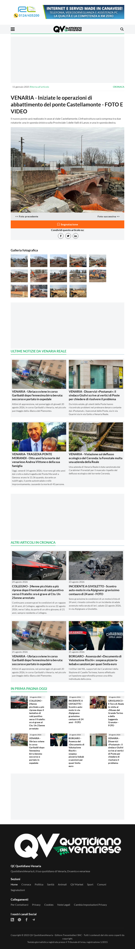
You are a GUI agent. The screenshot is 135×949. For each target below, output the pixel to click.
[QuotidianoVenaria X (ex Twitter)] (19, 919)
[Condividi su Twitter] (68, 236)
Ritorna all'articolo (39, 86)
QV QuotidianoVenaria (41, 935)
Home (14, 884)
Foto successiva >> (109, 216)
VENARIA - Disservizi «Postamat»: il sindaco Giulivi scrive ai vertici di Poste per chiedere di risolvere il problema (94, 395)
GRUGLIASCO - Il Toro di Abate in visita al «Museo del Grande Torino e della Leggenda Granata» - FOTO (116, 713)
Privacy (36, 904)
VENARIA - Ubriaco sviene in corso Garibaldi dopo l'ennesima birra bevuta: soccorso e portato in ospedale (37, 395)
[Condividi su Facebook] (61, 236)
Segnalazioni (18, 889)
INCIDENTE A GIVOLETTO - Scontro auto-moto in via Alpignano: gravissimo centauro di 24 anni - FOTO (94, 590)
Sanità (50, 884)
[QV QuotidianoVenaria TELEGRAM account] (33, 919)
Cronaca (118, 86)
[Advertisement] (67, 60)
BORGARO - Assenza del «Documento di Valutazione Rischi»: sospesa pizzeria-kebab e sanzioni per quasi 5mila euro (95, 660)
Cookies (49, 904)
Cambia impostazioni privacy (90, 904)
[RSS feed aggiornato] (12, 919)
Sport (90, 884)
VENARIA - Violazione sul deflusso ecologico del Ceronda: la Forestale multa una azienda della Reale (95, 458)
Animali (62, 884)
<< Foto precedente (26, 216)
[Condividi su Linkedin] (75, 236)
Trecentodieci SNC (72, 935)
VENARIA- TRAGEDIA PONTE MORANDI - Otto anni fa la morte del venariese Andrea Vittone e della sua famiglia (36, 459)
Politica (39, 884)
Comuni (101, 884)
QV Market (76, 884)
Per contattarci (19, 904)
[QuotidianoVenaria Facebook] (26, 919)
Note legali (63, 904)
